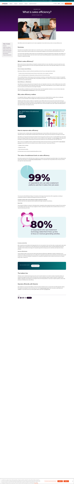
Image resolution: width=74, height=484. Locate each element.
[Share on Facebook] (18, 298)
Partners (26, 3)
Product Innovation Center (44, 288)
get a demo (46, 289)
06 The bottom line (5, 53)
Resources (21, 3)
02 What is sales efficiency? (7, 47)
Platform (11, 3)
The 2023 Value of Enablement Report (35, 159)
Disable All (60, 481)
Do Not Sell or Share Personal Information (50, 481)
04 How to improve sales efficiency (7, 50)
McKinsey (57, 138)
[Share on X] (21, 298)
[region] (37, 481)
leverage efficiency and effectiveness (28, 90)
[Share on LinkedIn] (23, 298)
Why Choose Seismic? (33, 3)
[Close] (73, 481)
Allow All (66, 481)
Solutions (15, 3)
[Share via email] (25, 298)
